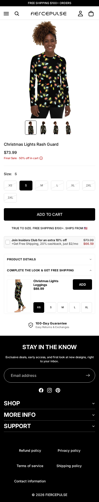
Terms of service (30, 466)
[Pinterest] (58, 390)
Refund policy (30, 450)
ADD (82, 284)
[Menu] (6, 13)
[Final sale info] (41, 158)
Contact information (30, 481)
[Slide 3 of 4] (55, 127)
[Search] (17, 13)
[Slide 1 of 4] (30, 127)
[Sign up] (88, 375)
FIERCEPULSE (56, 495)
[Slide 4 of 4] (68, 127)
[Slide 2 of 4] (43, 127)
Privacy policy (69, 450)
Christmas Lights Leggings (45, 283)
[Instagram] (49, 390)
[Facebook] (41, 390)
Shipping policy (69, 466)
